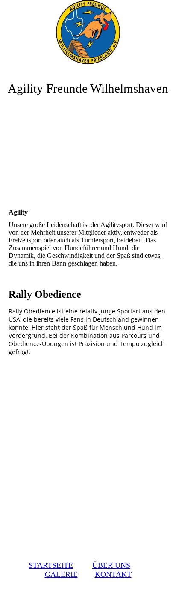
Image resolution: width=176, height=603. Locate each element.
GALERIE (61, 574)
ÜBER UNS (111, 565)
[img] (88, 32)
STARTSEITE (51, 565)
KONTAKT (113, 574)
